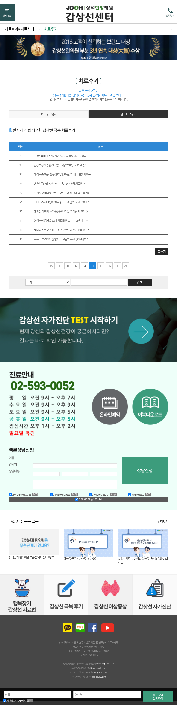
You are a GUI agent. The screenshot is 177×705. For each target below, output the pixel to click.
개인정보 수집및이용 (15, 700)
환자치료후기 (128, 114)
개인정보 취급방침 (61, 494)
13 (84, 266)
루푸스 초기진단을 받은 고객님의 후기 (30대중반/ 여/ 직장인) (62, 239)
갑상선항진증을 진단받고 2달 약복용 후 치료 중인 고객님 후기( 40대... (62, 165)
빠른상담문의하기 (158, 696)
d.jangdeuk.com (99, 672)
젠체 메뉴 (171, 29)
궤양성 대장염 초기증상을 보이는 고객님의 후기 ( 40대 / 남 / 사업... (62, 211)
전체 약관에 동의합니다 (90, 499)
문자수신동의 (137, 494)
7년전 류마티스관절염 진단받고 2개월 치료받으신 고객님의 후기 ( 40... (62, 183)
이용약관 (113, 494)
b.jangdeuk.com (98, 668)
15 (101, 266)
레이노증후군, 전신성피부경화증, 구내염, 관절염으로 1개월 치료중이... (62, 174)
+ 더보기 (163, 521)
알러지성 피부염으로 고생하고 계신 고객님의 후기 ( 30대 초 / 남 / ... (62, 193)
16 (109, 266)
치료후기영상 (49, 114)
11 (68, 266)
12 (76, 266)
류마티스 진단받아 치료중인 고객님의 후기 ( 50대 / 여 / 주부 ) (62, 202)
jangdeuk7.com (99, 676)
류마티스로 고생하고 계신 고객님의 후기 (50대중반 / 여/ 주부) (62, 230)
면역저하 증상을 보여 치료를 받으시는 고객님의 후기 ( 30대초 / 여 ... (62, 220)
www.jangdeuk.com (105, 663)
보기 (29, 700)
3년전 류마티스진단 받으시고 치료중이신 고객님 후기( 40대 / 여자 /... (62, 156)
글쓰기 (161, 252)
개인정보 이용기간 (100, 494)
